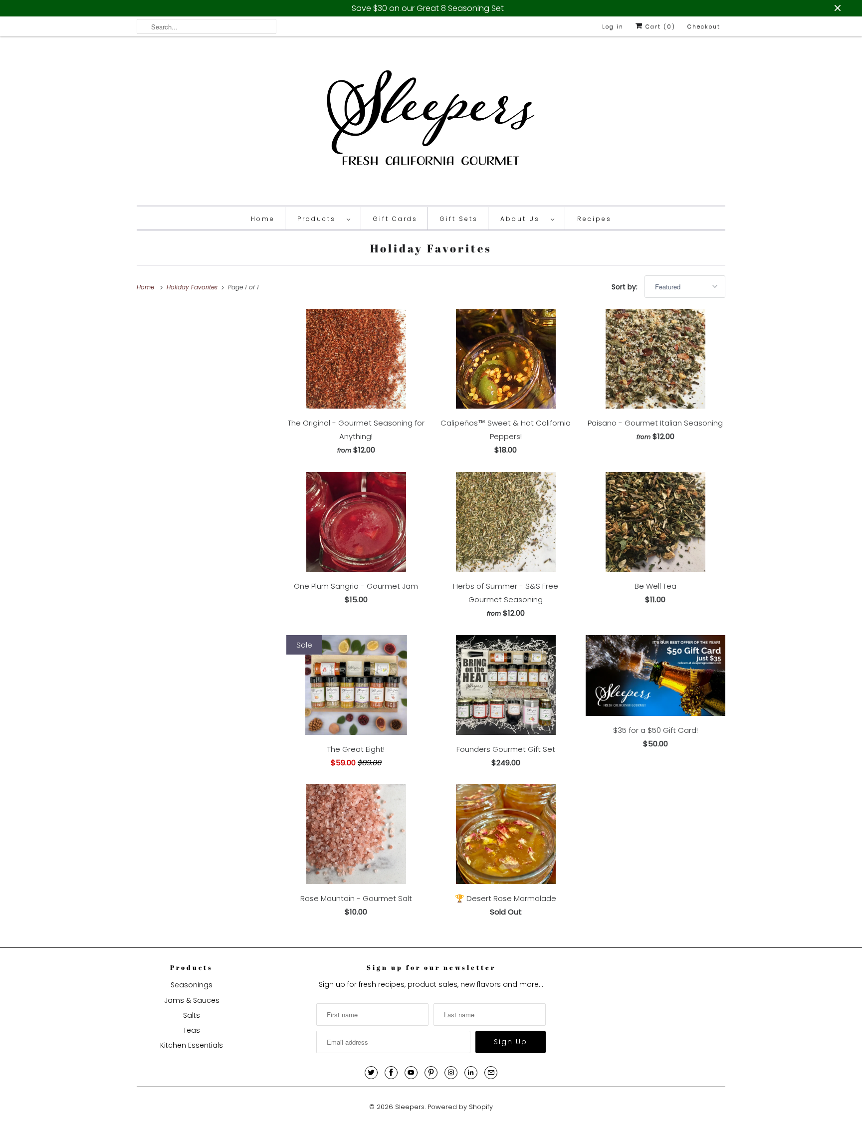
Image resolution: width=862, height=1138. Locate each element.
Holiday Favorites (431, 248)
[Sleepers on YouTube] (411, 1072)
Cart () (659, 26)
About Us (523, 219)
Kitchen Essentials (191, 1045)
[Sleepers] (431, 123)
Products (319, 219)
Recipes (594, 219)
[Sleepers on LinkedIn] (470, 1072)
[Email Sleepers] (490, 1072)
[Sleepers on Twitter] (371, 1072)
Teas (191, 1030)
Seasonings (192, 985)
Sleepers (410, 1107)
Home (263, 219)
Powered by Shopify (460, 1107)
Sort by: (626, 287)
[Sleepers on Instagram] (450, 1072)
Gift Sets (459, 219)
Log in (613, 26)
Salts (191, 1015)
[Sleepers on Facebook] (391, 1072)
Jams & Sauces (191, 1000)
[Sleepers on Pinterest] (431, 1072)
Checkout (703, 26)
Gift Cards (395, 219)
